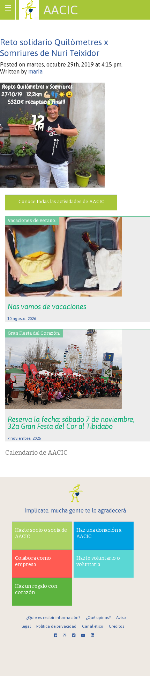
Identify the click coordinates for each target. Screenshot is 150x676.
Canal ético (92, 626)
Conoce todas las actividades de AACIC (61, 201)
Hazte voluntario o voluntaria (98, 561)
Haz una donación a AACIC (98, 533)
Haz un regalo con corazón (36, 589)
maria (35, 71)
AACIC (61, 9)
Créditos (116, 626)
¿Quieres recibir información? (53, 617)
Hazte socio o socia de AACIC (41, 533)
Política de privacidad (56, 626)
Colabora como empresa (33, 561)
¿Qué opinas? (98, 617)
